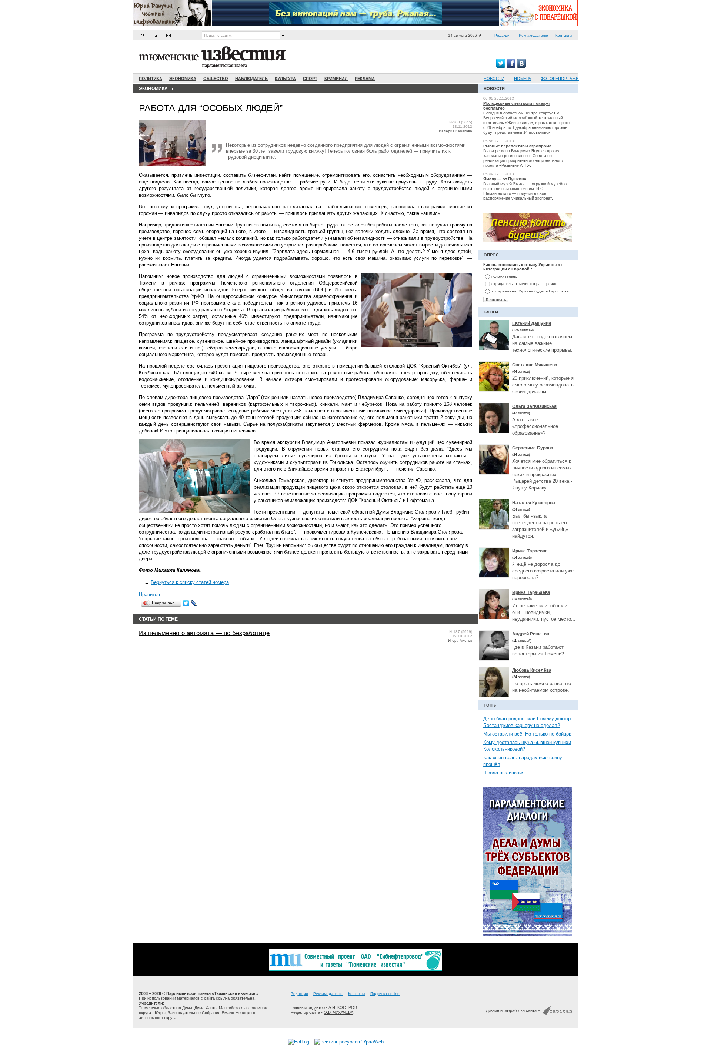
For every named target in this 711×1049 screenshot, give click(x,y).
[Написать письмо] (168, 35)
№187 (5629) (460, 632)
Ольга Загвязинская (534, 406)
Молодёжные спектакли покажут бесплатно (516, 105)
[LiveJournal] (194, 603)
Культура (285, 78)
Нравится (149, 594)
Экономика (182, 78)
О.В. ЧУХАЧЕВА (338, 1012)
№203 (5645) (460, 122)
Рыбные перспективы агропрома (517, 146)
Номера (522, 78)
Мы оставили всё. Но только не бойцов (527, 734)
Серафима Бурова (532, 448)
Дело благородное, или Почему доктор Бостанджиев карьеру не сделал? (527, 722)
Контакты (563, 35)
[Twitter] (186, 603)
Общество (215, 78)
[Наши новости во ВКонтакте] (521, 66)
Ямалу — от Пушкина (504, 179)
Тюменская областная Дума (165, 1008)
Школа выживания (503, 773)
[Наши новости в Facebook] (511, 66)
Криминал (336, 78)
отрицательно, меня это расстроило (524, 284)
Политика (150, 78)
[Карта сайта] (155, 35)
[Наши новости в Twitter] (500, 66)
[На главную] (142, 35)
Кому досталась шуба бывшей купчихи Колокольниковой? (527, 746)
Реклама (365, 78)
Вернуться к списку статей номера (190, 582)
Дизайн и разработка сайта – (513, 1010)
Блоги (491, 312)
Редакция (502, 35)
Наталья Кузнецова (533, 502)
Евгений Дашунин (531, 323)
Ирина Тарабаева (531, 592)
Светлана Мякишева (534, 365)
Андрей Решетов (530, 634)
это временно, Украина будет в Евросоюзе (530, 291)
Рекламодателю (533, 35)
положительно (504, 276)
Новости (494, 78)
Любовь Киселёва (531, 670)
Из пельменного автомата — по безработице (204, 633)
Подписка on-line (385, 994)
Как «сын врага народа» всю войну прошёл (522, 761)
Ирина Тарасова (530, 551)
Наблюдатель (251, 78)
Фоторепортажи (560, 78)
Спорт (310, 78)
